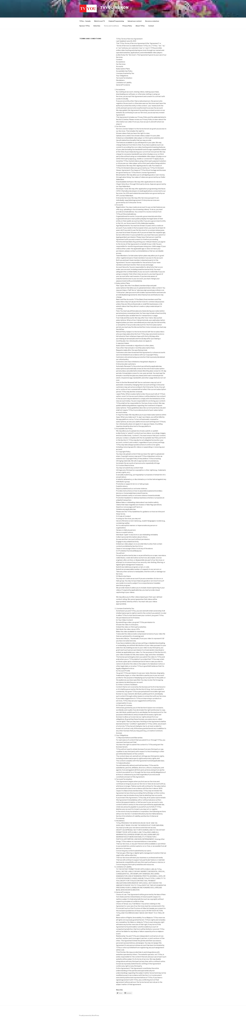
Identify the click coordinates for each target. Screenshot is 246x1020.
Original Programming (116, 21)
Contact (151, 26)
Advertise (96, 26)
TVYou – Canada (85, 21)
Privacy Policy (127, 26)
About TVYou (140, 26)
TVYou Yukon (114, 7)
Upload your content (135, 21)
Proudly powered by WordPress (89, 1015)
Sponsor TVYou (84, 26)
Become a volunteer (152, 21)
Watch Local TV (99, 21)
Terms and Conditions (111, 26)
